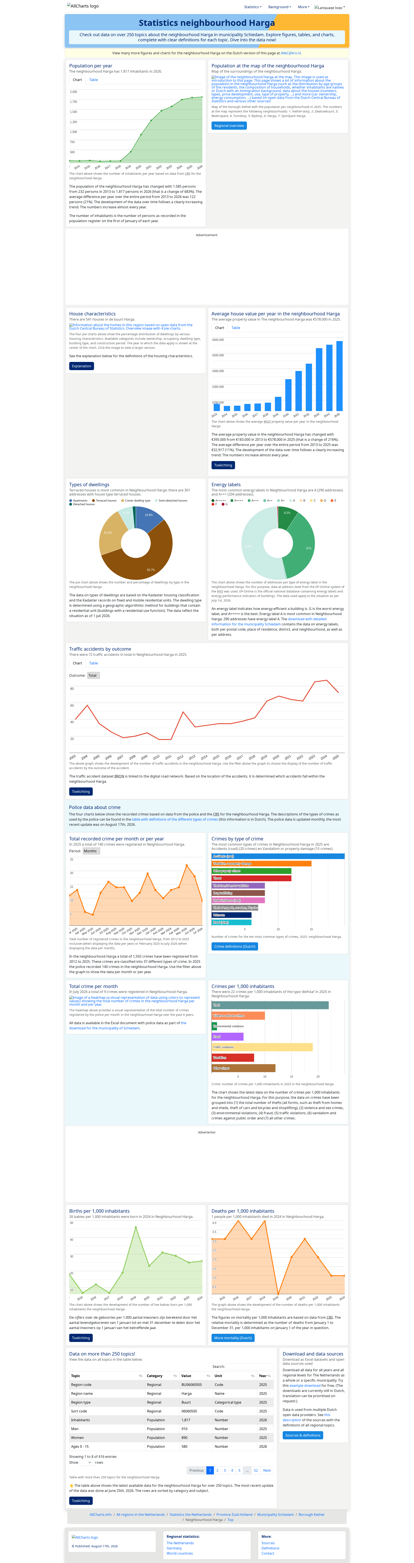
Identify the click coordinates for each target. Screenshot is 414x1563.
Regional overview (229, 125)
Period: (75, 851)
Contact (268, 1553)
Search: (219, 1366)
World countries (180, 1553)
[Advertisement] (207, 271)
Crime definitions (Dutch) (234, 946)
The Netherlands (180, 1543)
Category (154, 1375)
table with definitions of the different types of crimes (175, 819)
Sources (268, 1543)
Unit (218, 1375)
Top (230, 1519)
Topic (75, 1375)
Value (186, 1375)
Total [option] (92, 675)
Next (267, 1470)
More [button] (302, 7)
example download (305, 1385)
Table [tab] (93, 79)
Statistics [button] (251, 7)
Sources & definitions (302, 1435)
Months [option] (90, 851)
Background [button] (278, 7)
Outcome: (77, 675)
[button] (330, 6)
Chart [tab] (77, 79)
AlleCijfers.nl (291, 53)
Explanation (81, 366)
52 (256, 1470)
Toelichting (223, 465)
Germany (174, 1548)
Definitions (270, 1548)
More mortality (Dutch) (233, 1337)
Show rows (86, 1462)
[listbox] (94, 675)
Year (263, 1375)
